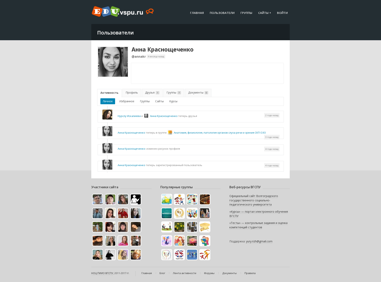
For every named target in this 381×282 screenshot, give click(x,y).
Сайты (159, 101)
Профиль (132, 92)
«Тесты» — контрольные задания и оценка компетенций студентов (258, 225)
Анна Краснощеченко (162, 49)
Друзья (151, 92)
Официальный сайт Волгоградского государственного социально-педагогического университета (253, 200)
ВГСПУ (109, 273)
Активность (109, 93)
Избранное (126, 101)
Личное (108, 101)
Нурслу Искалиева (129, 116)
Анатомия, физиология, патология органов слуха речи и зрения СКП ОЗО (220, 132)
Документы (197, 92)
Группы (246, 12)
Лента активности (184, 273)
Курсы (173, 101)
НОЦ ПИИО (98, 273)
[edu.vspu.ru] (123, 12)
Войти (282, 12)
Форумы (209, 273)
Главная (197, 12)
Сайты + (264, 12)
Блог (162, 273)
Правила (250, 273)
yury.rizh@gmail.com (259, 241)
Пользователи (222, 12)
